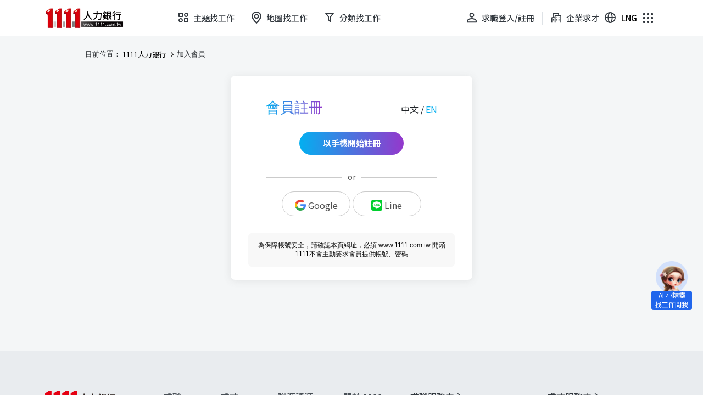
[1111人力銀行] (91, 18)
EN (431, 109)
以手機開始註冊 (352, 143)
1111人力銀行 (144, 54)
